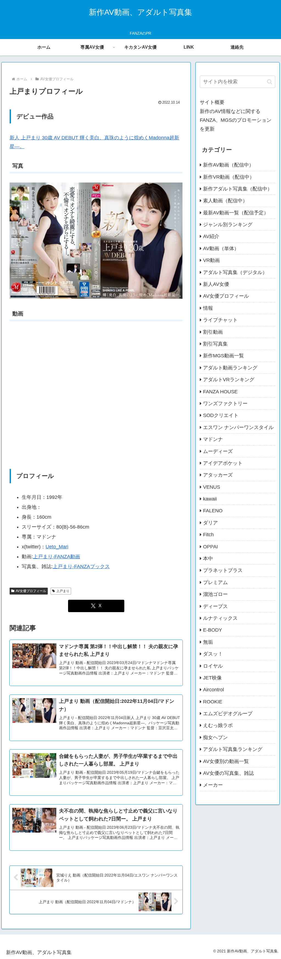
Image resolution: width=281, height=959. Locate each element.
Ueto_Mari (57, 546)
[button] (269, 82)
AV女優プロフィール (31, 591)
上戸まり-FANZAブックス (81, 566)
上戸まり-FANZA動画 (56, 556)
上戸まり (62, 591)
